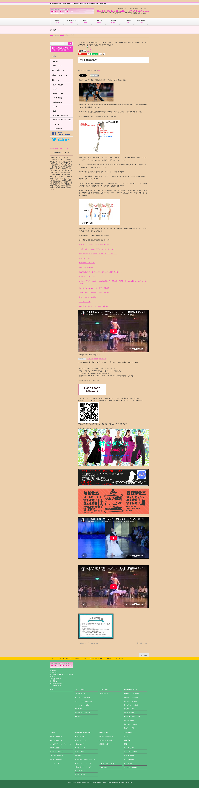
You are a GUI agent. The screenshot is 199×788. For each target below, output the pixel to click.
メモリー (56, 89)
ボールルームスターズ (56, 751)
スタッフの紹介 (58, 85)
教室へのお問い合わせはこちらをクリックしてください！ (98, 254)
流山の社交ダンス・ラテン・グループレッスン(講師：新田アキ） (100, 272)
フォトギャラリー (55, 763)
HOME (51, 35)
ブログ (62, 35)
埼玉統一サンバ (79, 744)
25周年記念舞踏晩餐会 (56, 755)
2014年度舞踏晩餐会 (56, 740)
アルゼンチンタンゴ (80, 709)
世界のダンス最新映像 (60, 115)
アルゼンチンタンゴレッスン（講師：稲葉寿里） (95, 288)
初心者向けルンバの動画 (131, 705)
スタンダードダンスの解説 (82, 697)
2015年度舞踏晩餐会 (56, 736)
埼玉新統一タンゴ (84, 302)
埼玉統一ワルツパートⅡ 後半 (83, 767)
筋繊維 (101, 359)
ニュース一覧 (57, 128)
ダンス (88, 359)
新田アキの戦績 (104, 693)
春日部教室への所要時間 (87, 263)
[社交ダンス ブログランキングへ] (82, 51)
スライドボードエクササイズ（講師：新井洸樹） (95, 292)
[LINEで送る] (94, 75)
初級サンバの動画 (129, 728)
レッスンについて (59, 65)
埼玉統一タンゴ (79, 755)
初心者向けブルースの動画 (131, 693)
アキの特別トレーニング (87, 276)
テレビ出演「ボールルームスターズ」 (60, 744)
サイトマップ (57, 124)
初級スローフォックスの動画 (132, 716)
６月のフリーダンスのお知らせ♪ (88, 643)
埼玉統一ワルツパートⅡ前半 (83, 763)
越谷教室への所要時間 (86, 267)
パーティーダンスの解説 (82, 705)
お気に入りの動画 (129, 759)
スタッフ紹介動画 (129, 748)
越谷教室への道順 (104, 744)
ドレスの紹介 (57, 98)
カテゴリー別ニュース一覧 (62, 120)
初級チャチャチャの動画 (131, 724)
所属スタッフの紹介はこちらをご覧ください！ (94, 244)
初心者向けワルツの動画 (131, 697)
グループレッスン (80, 693)
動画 (54, 111)
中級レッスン (55, 80)
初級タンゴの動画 (129, 712)
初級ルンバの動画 (129, 720)
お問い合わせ (57, 102)
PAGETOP (144, 655)
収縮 (95, 359)
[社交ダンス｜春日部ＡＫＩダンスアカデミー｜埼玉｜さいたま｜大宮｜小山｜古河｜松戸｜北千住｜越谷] (72, 12)
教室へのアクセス (84, 258)
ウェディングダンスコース (82, 712)
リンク (55, 106)
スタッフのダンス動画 (130, 751)
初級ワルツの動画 (129, 709)
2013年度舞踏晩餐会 (56, 748)
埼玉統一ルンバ (79, 736)
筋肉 (104, 359)
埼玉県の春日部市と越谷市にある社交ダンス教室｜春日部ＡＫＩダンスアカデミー (97, 782)
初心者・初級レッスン (58, 70)
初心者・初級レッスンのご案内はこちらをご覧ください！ (98, 249)
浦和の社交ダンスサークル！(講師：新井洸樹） (94, 306)
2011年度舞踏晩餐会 (56, 759)
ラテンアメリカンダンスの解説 (83, 701)
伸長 (92, 359)
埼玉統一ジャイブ (80, 748)
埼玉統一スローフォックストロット (85, 759)
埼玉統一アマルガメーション (60, 75)
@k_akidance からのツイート (60, 148)
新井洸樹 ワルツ (143, 643)
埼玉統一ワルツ (79, 751)
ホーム (55, 61)
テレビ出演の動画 (129, 755)
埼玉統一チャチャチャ (81, 740)
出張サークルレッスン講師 (87, 297)
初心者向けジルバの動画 (131, 701)
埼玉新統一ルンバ (80, 771)
